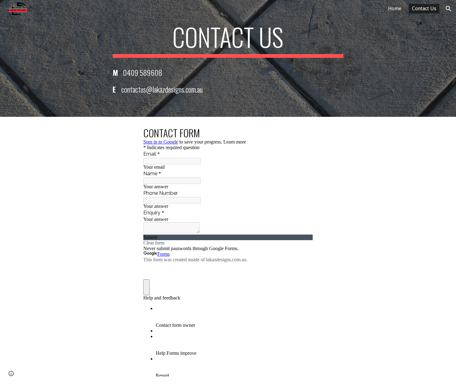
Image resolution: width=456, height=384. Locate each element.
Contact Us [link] (424, 8)
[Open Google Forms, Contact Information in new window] (303, 132)
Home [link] (394, 8)
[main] (228, 39)
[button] (448, 8)
